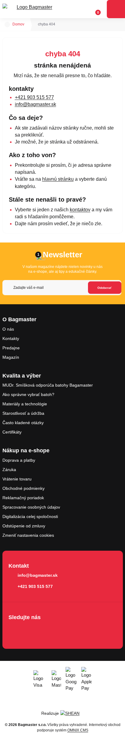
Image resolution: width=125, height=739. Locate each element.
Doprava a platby (18, 460)
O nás (8, 329)
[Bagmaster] (32, 9)
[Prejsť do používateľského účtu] (83, 9)
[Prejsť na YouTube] (49, 630)
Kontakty (10, 338)
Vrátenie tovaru (17, 479)
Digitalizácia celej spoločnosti (30, 516)
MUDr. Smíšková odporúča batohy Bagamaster (47, 385)
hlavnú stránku (58, 179)
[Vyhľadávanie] (72, 9)
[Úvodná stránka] (7, 24)
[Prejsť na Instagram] (32, 630)
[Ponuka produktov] (116, 9)
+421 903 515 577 (34, 97)
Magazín (10, 357)
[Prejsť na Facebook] (14, 630)
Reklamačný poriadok (23, 497)
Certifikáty (12, 432)
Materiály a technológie (24, 403)
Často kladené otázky (23, 422)
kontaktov (80, 209)
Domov (18, 24)
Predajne (11, 347)
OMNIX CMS (77, 730)
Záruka (9, 469)
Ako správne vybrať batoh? (28, 394)
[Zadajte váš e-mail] (61, 287)
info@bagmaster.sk (35, 104)
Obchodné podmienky (23, 488)
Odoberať (104, 287)
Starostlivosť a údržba (23, 413)
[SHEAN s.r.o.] (72, 713)
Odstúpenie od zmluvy (23, 525)
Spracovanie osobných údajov (31, 507)
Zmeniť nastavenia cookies (28, 535)
